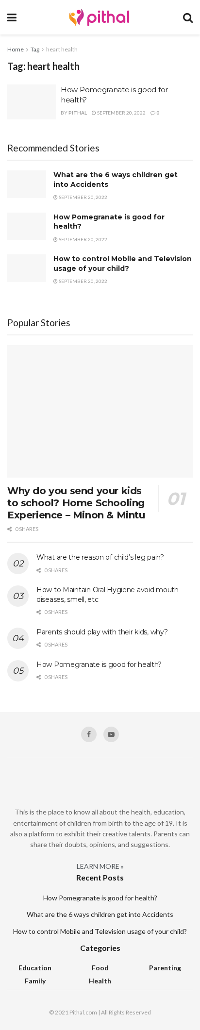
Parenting (165, 968)
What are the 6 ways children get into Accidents (100, 914)
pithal (77, 113)
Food (100, 968)
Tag (35, 49)
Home (15, 49)
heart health (62, 49)
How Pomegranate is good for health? (99, 664)
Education (34, 968)
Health (100, 981)
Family (35, 981)
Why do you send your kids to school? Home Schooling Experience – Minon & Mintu (76, 503)
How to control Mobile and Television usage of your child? (122, 263)
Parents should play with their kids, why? (102, 632)
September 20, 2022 (121, 113)
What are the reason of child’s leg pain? (100, 557)
